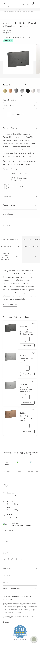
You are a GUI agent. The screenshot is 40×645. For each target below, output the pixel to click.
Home (4, 11)
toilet (22, 164)
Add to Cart (27, 345)
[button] (23, 4)
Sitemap (6, 622)
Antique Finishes (22, 85)
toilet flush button (20, 161)
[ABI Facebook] (9, 559)
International (8, 599)
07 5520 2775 (12, 518)
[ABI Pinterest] (17, 559)
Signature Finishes (8, 85)
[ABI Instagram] (13, 559)
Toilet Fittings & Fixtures (20, 11)
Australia (6, 596)
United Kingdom (26, 596)
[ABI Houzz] (21, 559)
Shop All (9, 11)
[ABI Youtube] (5, 559)
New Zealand (15, 596)
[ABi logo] (5, 485)
